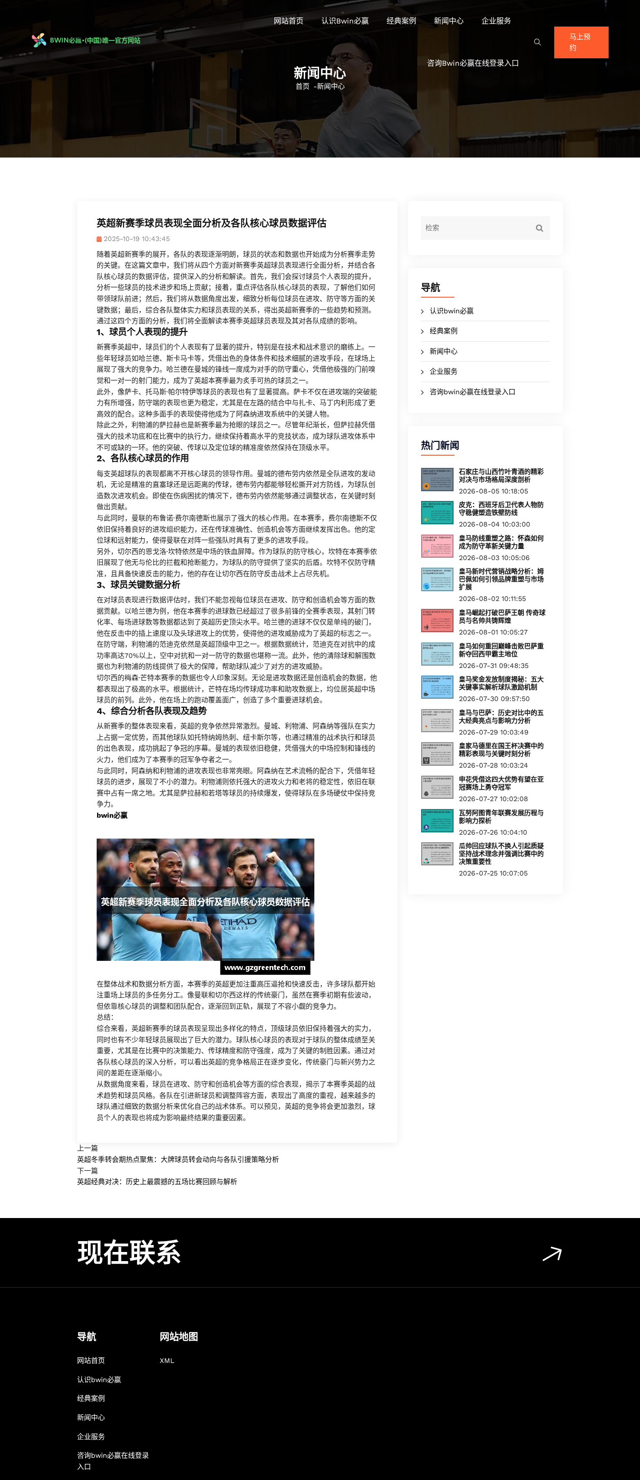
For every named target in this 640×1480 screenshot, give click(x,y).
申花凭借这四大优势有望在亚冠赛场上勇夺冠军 (501, 783)
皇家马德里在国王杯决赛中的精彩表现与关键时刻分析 (501, 750)
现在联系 (129, 1253)
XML (167, 1360)
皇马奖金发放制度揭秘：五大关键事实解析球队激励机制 (501, 683)
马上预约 (579, 42)
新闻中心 (449, 21)
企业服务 (496, 21)
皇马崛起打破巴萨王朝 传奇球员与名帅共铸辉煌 (502, 616)
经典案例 (401, 21)
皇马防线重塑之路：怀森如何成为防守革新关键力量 (501, 542)
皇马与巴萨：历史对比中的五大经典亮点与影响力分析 (501, 717)
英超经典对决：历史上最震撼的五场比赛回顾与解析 (157, 1182)
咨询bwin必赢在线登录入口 (473, 63)
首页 (303, 86)
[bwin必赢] (99, 40)
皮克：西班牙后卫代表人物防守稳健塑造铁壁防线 (501, 509)
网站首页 (288, 21)
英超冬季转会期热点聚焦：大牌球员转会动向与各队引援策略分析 (178, 1159)
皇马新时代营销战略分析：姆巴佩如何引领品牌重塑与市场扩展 (501, 579)
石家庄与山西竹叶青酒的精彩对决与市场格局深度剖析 (501, 475)
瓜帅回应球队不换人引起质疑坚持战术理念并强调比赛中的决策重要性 (501, 854)
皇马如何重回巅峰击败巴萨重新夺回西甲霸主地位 (501, 650)
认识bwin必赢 (345, 21)
